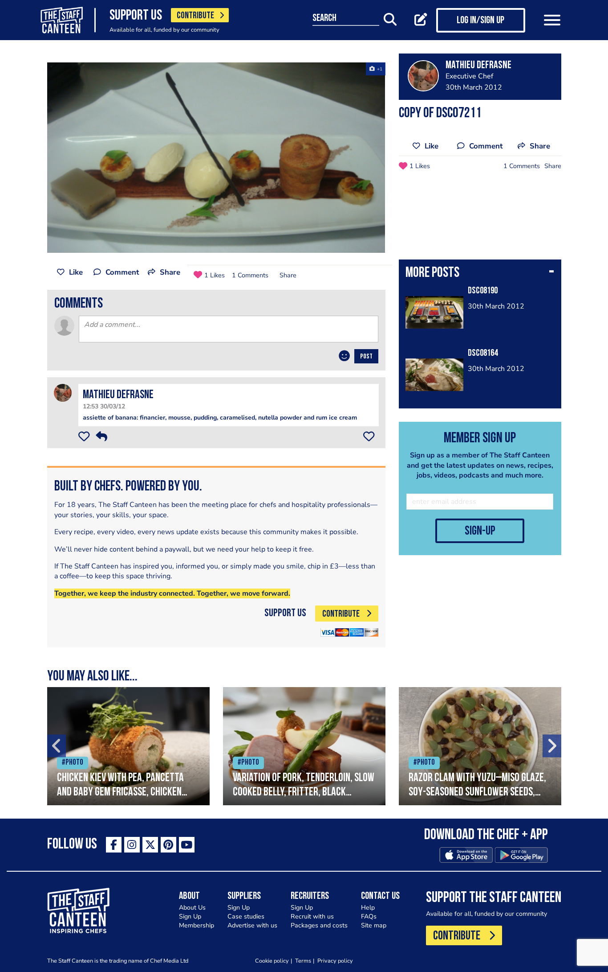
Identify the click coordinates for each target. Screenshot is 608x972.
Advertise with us (252, 925)
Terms (303, 960)
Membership (196, 925)
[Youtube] (187, 845)
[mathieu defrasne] (63, 392)
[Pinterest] (168, 845)
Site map (373, 925)
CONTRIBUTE (195, 16)
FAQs (369, 916)
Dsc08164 (483, 353)
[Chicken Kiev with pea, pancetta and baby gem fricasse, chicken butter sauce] (128, 746)
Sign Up (190, 916)
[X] (150, 845)
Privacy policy (335, 960)
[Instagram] (132, 845)
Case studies (245, 916)
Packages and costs (319, 925)
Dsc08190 (483, 291)
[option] (216, 157)
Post (366, 356)
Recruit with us (312, 916)
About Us (192, 907)
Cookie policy (272, 960)
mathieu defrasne (118, 395)
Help (368, 907)
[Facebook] (114, 845)
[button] (480, 273)
